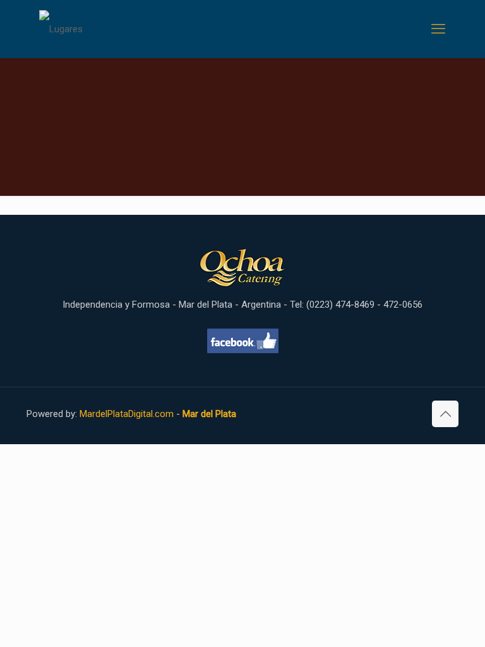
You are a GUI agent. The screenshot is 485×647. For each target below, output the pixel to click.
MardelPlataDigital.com (127, 414)
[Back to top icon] (445, 414)
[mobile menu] (438, 29)
